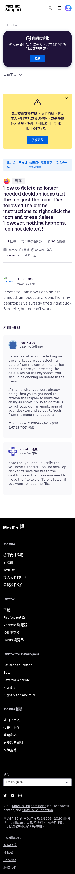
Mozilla (13, 527)
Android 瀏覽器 (15, 625)
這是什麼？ (11, 728)
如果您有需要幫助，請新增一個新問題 (48, 165)
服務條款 (10, 845)
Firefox (12, 25)
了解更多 (37, 140)
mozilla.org (12, 838)
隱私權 (8, 853)
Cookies (9, 860)
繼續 (37, 58)
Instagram (20, 795)
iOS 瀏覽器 (11, 632)
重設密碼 (10, 735)
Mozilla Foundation (37, 810)
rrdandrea (25, 279)
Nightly (9, 688)
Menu (59, 8)
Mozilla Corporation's (29, 806)
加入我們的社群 (15, 577)
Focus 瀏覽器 (13, 640)
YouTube (12, 795)
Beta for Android (16, 680)
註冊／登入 (11, 720)
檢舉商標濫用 (13, 555)
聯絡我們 (10, 868)
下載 (6, 610)
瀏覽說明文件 (13, 585)
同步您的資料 (13, 743)
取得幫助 (10, 750)
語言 (6, 774)
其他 (26, 250)
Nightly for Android (19, 695)
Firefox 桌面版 (14, 617)
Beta (7, 673)
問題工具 (10, 74)
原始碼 (8, 562)
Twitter (9, 570)
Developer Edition (17, 665)
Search (50, 8)
